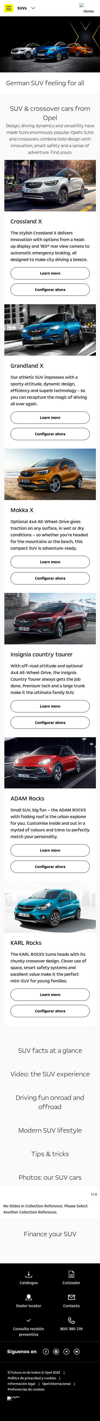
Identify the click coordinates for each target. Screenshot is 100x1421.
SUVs (22, 8)
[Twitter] (66, 1352)
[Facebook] (46, 1352)
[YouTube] (77, 1352)
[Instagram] (56, 1352)
